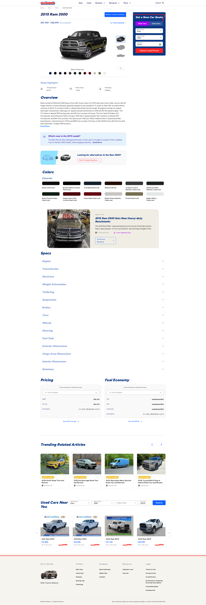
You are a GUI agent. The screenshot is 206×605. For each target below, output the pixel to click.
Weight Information (54, 284)
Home (42, 8)
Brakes (46, 307)
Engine (46, 261)
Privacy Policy (151, 573)
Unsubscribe (150, 590)
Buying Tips (80, 581)
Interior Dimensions (54, 361)
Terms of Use (151, 569)
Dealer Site (103, 573)
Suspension (49, 299)
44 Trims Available (117, 23)
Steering (47, 330)
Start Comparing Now (88, 160)
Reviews (79, 577)
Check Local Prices (149, 50)
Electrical (48, 276)
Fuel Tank (48, 338)
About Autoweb (104, 569)
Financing (79, 584)
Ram (49, 8)
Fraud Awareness (152, 586)
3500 (56, 8)
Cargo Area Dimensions (56, 353)
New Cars (142, 24)
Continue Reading (101, 240)
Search (159, 503)
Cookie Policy (151, 577)
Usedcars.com (128, 569)
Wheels (46, 322)
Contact (102, 577)
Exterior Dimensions (54, 346)
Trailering (48, 292)
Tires (45, 315)
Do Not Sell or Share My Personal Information (154, 582)
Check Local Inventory (114, 14)
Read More (45, 126)
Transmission (50, 268)
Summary (48, 369)
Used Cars (156, 24)
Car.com (126, 573)
